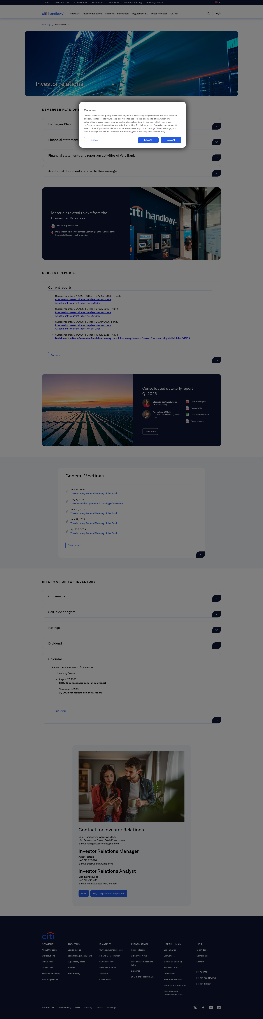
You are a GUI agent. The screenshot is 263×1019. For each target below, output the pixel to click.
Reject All (148, 140)
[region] (132, 124)
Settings (94, 140)
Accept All (171, 140)
